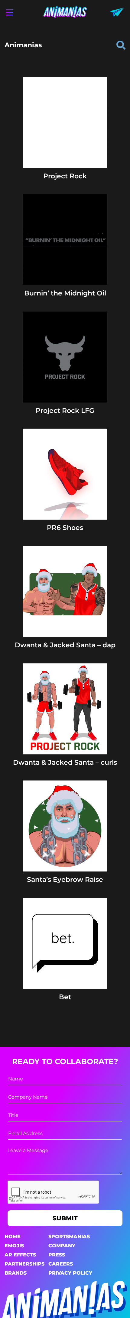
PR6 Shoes (65, 528)
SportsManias (69, 1236)
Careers (60, 1264)
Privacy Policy (70, 1273)
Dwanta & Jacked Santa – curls (65, 762)
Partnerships (24, 1264)
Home (13, 1236)
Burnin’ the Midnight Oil (65, 293)
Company (61, 1246)
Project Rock (65, 176)
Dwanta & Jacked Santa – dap (65, 645)
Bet (65, 997)
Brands (16, 1273)
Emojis (14, 1246)
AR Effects (20, 1255)
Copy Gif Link (68, 140)
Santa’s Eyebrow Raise (65, 879)
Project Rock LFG (65, 410)
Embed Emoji (65, 152)
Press (56, 1255)
